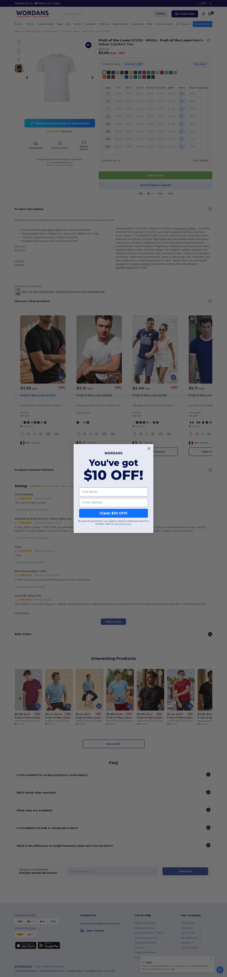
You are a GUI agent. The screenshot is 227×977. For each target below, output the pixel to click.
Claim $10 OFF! (113, 513)
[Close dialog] (149, 448)
